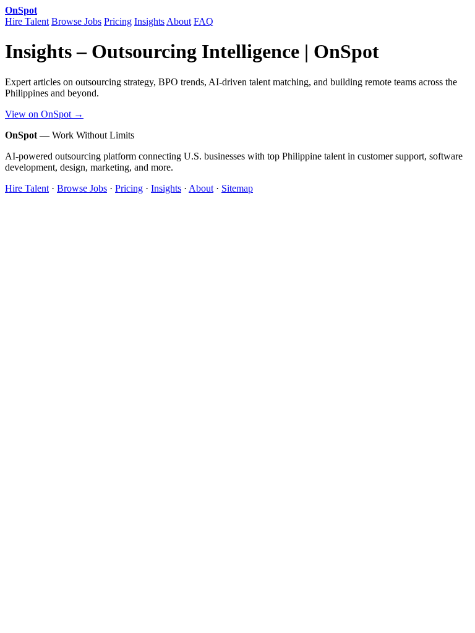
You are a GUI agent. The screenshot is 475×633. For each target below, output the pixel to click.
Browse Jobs (76, 21)
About (178, 21)
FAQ (203, 21)
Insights (149, 21)
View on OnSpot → (44, 114)
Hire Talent (27, 21)
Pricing (118, 21)
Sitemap (237, 188)
